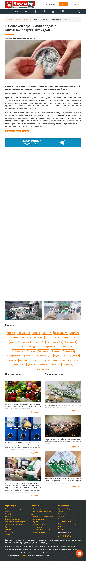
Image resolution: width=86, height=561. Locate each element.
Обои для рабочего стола (67, 529)
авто (10, 333)
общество (18, 351)
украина (43, 365)
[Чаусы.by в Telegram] (16, 12)
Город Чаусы (51, 4)
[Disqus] (43, 210)
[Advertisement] (43, 164)
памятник (43, 351)
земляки (15, 342)
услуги (55, 365)
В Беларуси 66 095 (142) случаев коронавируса (23, 311)
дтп (48, 337)
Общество (35, 522)
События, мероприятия (39, 509)
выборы (26, 337)
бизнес (47, 333)
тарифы (45, 360)
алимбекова (23, 333)
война (14, 337)
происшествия (43, 356)
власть (74, 333)
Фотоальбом (75, 4)
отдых (31, 351)
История (8, 516)
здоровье (69, 337)
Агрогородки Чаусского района (16, 522)
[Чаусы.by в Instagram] (63, 12)
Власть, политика (37, 519)
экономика (43, 369)
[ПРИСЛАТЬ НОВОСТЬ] (79, 553)
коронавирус (54, 342)
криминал (70, 342)
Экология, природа (38, 532)
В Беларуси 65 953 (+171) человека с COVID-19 (62, 311)
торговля (73, 360)
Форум (7, 534)
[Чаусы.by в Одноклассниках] (35, 12)
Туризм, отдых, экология (13, 524)
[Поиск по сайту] (78, 11)
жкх (57, 337)
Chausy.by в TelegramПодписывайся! (31, 142)
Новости (63, 4)
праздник (68, 351)
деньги (38, 337)
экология (67, 365)
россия (12, 360)
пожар (55, 351)
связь (23, 360)
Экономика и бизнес (38, 524)
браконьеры (60, 333)
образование (65, 346)
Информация (9, 532)
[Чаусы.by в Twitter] (53, 12)
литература (33, 346)
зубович (27, 342)
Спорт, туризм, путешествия (41, 529)
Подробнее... (36, 412)
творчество (59, 360)
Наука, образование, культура (42, 516)
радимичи (59, 356)
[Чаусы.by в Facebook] (44, 12)
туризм (31, 365)
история (39, 342)
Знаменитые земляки (12, 519)
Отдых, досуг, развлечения (40, 527)
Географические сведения (14, 514)
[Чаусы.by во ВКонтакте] (26, 12)
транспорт (18, 365)
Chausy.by (23, 556)
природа (28, 356)
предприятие (13, 356)
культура (18, 346)
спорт (33, 360)
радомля (73, 356)
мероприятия (48, 346)
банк (36, 333)
